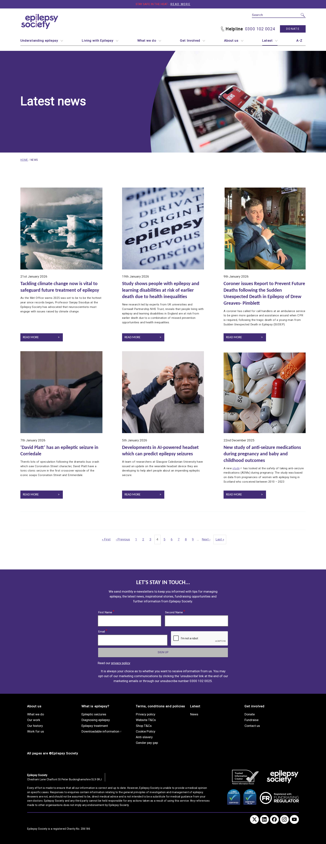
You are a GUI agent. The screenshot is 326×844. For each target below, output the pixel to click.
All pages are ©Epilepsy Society (52, 753)
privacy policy (120, 663)
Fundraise (251, 720)
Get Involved (190, 40)
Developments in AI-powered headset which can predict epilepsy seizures (160, 451)
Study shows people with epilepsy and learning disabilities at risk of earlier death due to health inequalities (160, 290)
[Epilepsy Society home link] (39, 21)
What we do (146, 40)
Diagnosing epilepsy (96, 720)
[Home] (282, 777)
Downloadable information (100, 731)
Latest (267, 40)
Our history (35, 726)
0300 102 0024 (260, 29)
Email (102, 630)
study (236, 468)
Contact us (252, 726)
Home (24, 159)
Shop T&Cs (144, 726)
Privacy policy (145, 714)
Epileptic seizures (94, 714)
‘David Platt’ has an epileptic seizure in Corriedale (59, 451)
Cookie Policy (145, 731)
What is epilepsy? (95, 706)
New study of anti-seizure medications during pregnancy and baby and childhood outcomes (262, 454)
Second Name (174, 611)
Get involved (254, 706)
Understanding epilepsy (39, 40)
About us (231, 40)
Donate (293, 29)
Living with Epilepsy (97, 40)
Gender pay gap (147, 743)
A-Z (299, 40)
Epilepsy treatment (95, 726)
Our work (33, 720)
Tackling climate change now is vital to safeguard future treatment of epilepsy (59, 287)
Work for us (35, 731)
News (194, 714)
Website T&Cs (146, 720)
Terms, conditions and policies (160, 706)
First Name (105, 611)
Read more (180, 4)
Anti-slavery (144, 737)
